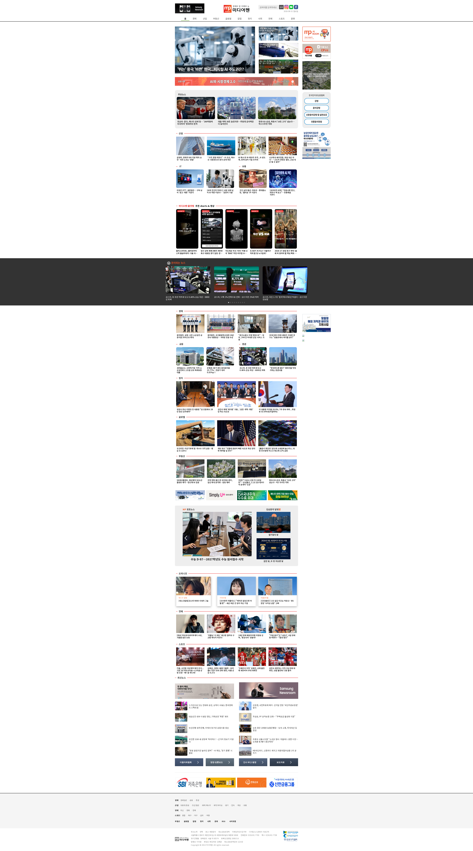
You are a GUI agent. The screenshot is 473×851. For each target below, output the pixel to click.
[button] (304, 281)
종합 (183, 815)
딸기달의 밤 (273, 534)
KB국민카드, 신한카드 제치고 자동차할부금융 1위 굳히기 (274, 751)
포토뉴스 (189, 509)
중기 (226, 805)
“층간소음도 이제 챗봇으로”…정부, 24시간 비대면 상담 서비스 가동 (251, 337)
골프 (201, 815)
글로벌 (228, 18)
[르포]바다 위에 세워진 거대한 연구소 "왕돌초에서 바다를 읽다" (282, 336)
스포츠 (282, 18)
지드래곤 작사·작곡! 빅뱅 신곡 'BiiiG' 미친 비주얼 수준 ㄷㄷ (236, 253)
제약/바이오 (218, 805)
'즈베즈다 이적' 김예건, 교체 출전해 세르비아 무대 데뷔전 (251, 669)
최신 (182, 810)
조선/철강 (195, 805)
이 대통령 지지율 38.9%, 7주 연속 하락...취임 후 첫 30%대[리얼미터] (277, 410)
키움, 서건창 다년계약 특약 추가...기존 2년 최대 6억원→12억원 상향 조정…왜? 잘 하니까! (190, 670)
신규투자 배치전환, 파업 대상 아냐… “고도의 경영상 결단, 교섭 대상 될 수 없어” (282, 159)
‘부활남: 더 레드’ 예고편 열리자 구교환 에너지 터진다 (221, 636)
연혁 (201, 832)
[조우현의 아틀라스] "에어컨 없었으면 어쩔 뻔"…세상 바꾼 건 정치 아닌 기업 (236, 602)
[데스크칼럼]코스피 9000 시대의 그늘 (193, 601)
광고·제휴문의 (210, 832)
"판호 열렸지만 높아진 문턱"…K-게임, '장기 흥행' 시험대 (210, 751)
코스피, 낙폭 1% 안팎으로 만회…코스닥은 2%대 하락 (236, 296)
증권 (244, 344)
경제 (194, 18)
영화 (188, 810)
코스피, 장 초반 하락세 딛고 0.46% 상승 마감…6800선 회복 (187, 298)
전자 (233, 805)
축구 (189, 815)
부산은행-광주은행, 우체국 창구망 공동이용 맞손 (209, 727)
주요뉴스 (182, 94)
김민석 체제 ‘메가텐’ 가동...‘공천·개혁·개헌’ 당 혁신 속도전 (235, 410)
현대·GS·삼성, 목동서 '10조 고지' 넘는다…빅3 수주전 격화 (277, 122)
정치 (250, 18)
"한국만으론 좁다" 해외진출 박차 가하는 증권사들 (283, 369)
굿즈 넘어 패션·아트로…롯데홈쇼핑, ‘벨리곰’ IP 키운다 (253, 191)
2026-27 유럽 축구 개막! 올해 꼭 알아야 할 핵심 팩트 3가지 (286, 253)
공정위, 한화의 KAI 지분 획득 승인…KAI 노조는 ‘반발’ (189, 158)
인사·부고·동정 (249, 762)
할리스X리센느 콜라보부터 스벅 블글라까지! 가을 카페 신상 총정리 (186, 253)
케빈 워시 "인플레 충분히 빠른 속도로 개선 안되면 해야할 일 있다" (236, 449)
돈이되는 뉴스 (178, 263)
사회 (260, 18)
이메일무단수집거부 (239, 832)
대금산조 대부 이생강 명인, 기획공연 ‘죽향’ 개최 (208, 716)
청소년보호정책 (224, 832)
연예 (270, 18)
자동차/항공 (184, 805)
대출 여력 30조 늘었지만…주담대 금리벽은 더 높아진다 (236, 122)
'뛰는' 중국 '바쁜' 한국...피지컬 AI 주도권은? (210, 69)
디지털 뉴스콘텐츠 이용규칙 (259, 832)
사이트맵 (232, 821)
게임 (239, 805)
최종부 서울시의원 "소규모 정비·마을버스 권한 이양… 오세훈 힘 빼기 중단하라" (275, 740)
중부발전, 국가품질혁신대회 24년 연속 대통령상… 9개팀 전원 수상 (221, 336)
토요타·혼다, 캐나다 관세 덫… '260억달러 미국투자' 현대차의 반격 (195, 122)
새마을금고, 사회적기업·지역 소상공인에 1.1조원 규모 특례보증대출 (189, 370)
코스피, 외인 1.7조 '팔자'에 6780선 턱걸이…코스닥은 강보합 (285, 298)
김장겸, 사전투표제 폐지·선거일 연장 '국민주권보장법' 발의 (275, 706)
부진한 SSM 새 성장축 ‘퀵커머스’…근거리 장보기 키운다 (211, 740)
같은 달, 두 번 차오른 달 (273, 561)
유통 (244, 166)
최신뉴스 (181, 677)
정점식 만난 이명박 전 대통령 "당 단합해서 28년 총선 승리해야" (195, 410)
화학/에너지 (206, 805)
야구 (195, 815)
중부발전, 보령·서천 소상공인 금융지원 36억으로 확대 (189, 336)
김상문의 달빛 (273, 509)
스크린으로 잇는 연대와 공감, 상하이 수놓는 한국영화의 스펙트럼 (211, 706)
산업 (205, 18)
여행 (208, 815)
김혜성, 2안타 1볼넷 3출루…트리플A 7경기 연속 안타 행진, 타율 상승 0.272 (221, 670)
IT (180, 166)
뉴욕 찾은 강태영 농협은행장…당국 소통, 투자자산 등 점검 (275, 729)
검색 (281, 7)
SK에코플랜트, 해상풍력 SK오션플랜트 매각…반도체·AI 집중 (189, 481)
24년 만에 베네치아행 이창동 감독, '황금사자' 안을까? (250, 636)
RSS (223, 821)
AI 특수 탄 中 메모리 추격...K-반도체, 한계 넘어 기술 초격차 (251, 158)
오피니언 (183, 573)
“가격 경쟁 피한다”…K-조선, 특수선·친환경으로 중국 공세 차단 (221, 158)
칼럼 (240, 18)
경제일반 (183, 800)
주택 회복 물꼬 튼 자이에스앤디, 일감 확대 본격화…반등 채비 (220, 481)
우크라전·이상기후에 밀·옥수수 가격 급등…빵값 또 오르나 (195, 449)
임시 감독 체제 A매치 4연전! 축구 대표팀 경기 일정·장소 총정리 (212, 253)
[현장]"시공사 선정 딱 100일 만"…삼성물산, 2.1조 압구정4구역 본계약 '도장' (251, 482)
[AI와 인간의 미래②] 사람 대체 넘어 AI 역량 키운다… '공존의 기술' (220, 191)
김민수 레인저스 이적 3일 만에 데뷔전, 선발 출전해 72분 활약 (282, 669)
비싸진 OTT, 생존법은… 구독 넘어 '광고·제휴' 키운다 (189, 191)
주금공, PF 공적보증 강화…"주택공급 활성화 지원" (274, 716)
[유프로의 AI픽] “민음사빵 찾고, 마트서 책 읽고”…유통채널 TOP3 (282, 192)
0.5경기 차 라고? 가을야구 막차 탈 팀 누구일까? (260, 252)
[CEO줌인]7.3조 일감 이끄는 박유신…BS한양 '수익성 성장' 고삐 (277, 602)
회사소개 (194, 832)
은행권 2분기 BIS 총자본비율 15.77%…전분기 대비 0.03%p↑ (218, 370)
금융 (181, 344)
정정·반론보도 (216, 762)
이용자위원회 (186, 762)
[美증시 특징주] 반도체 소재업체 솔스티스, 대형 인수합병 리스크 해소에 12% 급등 (277, 449)
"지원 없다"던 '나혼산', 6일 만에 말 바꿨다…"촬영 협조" (282, 636)
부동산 (216, 18)
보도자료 (281, 762)
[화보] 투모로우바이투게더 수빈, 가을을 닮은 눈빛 (189, 636)
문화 (293, 18)
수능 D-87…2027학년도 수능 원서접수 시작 (217, 559)
